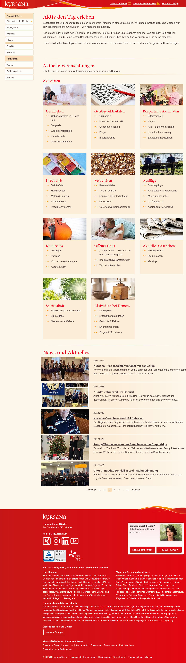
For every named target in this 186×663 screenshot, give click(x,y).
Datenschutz (76, 657)
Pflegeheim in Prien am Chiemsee (132, 595)
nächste (136, 489)
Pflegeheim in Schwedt (151, 598)
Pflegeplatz (150, 578)
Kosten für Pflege (51, 598)
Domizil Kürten (14, 16)
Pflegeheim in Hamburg (172, 592)
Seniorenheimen (76, 578)
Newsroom (67, 645)
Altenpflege (144, 575)
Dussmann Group (51, 645)
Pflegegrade (69, 598)
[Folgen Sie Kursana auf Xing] (47, 541)
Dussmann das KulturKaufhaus (119, 645)
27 (127, 489)
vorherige (91, 489)
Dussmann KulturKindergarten (57, 649)
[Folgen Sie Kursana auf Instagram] (56, 541)
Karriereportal (82, 645)
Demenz (86, 588)
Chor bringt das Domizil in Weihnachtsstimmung (125, 470)
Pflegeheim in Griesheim (127, 598)
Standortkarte (142, 582)
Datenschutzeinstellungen (140, 657)
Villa (133, 592)
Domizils (169, 588)
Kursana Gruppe (170, 3)
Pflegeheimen (61, 578)
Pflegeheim (170, 578)
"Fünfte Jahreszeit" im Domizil (113, 392)
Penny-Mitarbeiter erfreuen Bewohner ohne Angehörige (130, 444)
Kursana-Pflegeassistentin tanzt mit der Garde (124, 365)
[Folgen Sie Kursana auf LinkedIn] (65, 541)
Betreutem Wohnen (98, 578)
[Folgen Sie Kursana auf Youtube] (74, 541)
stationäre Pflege (51, 585)
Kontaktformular (118, 3)
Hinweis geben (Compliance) (111, 657)
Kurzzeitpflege (66, 585)
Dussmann (96, 645)
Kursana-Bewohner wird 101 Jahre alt (118, 418)
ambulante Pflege (101, 582)
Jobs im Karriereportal (144, 3)
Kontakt (142, 549)
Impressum (90, 657)
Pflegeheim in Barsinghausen (163, 595)
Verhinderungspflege (87, 585)
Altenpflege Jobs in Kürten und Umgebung (153, 620)
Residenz (120, 592)
